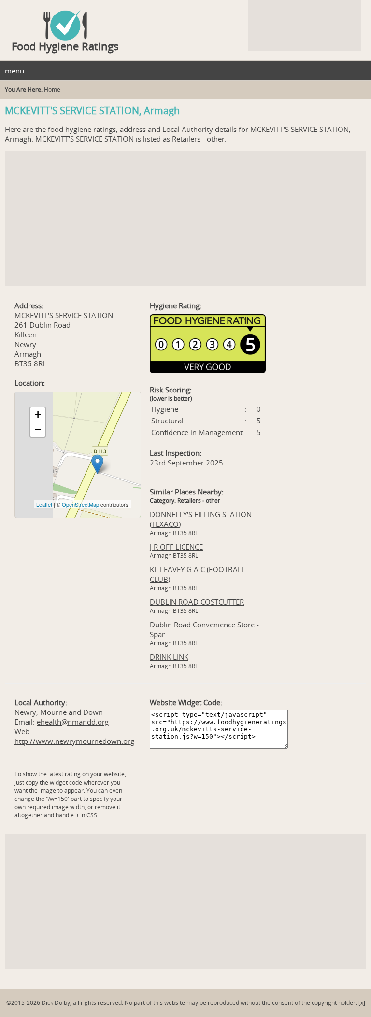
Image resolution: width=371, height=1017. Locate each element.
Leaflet (44, 504)
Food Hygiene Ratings (65, 46)
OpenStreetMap (80, 504)
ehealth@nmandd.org (73, 721)
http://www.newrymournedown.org (74, 741)
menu (14, 70)
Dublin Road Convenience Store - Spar (204, 629)
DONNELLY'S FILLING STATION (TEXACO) (201, 519)
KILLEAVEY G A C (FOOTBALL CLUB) (197, 574)
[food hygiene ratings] (185, 20)
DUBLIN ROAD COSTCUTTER (197, 602)
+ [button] (38, 414)
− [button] (38, 429)
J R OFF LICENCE (176, 547)
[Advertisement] (185, 218)
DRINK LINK (169, 657)
